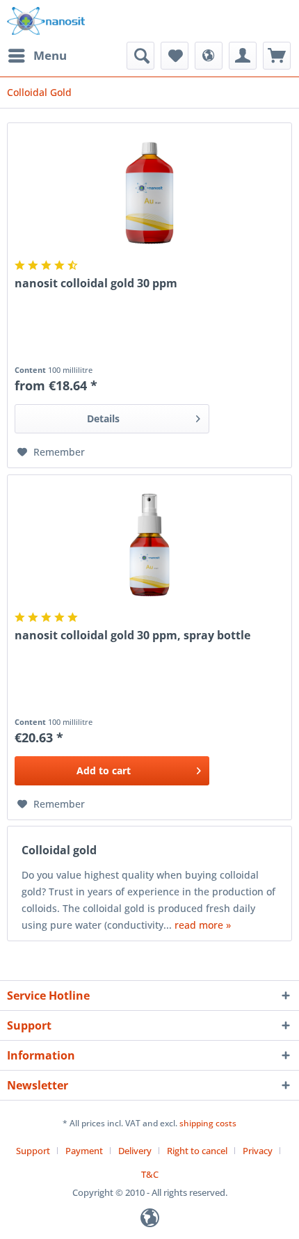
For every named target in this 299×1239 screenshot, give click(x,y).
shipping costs (207, 1123)
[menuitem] (37, 56)
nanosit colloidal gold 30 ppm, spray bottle (132, 635)
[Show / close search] (140, 56)
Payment (84, 1150)
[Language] (209, 56)
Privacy (258, 1150)
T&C (150, 1174)
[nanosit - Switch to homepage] (46, 21)
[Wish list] (174, 56)
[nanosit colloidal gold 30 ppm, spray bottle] (149, 544)
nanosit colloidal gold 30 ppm (96, 283)
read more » (203, 925)
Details (103, 418)
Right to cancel (197, 1150)
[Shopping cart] (277, 56)
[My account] (243, 56)
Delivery (135, 1150)
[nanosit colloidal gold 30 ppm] (149, 192)
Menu (50, 55)
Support (33, 1150)
